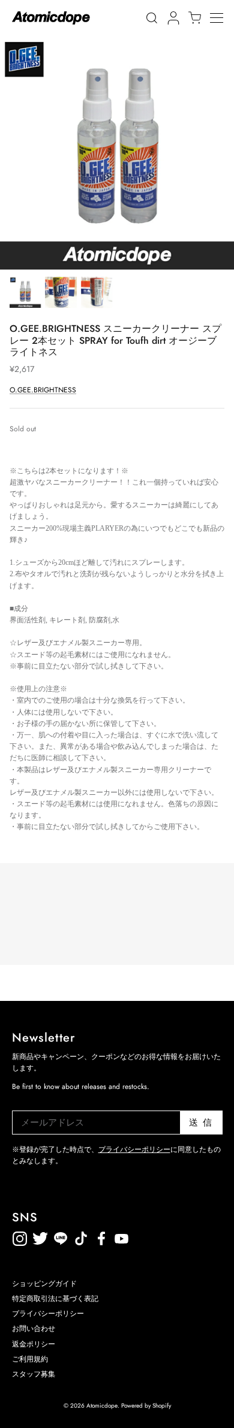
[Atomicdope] (51, 18)
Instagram (20, 1236)
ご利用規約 (30, 1359)
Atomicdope (102, 1405)
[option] (117, 153)
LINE (81, 1236)
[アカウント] (171, 18)
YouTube (101, 1236)
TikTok (60, 1236)
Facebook (122, 1236)
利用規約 (142, 1236)
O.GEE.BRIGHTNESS (43, 390)
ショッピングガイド (44, 1283)
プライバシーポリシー (134, 1149)
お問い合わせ (33, 1328)
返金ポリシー (162, 1236)
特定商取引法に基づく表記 (55, 1298)
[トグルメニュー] (222, 18)
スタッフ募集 (33, 1374)
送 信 (200, 1122)
